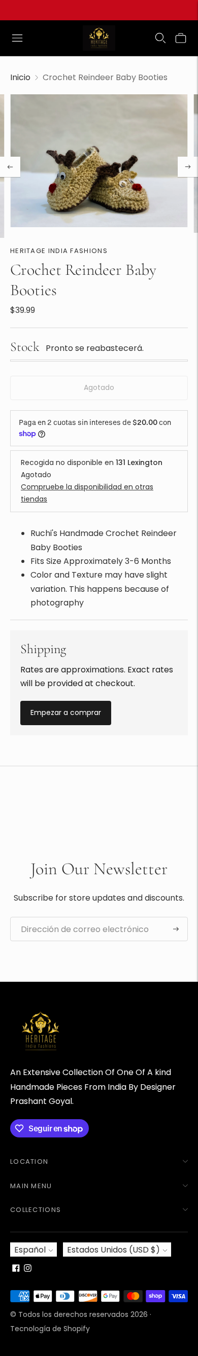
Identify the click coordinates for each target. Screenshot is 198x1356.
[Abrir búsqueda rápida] (160, 38)
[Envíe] (176, 929)
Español (30, 1250)
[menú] (17, 38)
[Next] (188, 167)
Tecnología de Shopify (50, 1329)
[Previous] (10, 167)
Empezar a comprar (65, 712)
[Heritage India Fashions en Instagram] (27, 1269)
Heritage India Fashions (59, 251)
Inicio (20, 77)
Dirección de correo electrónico (76, 917)
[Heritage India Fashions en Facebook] (16, 1269)
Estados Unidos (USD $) (113, 1250)
